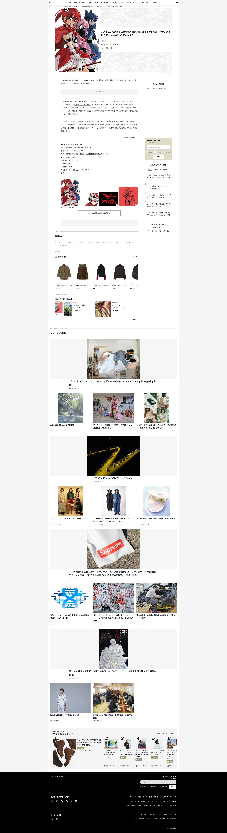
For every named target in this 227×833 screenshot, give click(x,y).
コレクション (130, 2)
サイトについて (125, 805)
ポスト (138, 2)
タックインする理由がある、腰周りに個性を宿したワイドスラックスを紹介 (159, 205)
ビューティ (82, 2)
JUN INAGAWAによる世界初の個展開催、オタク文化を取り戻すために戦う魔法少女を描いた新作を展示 (96, 6)
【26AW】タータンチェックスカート (82, 286)
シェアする (115, 48)
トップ (50, 6)
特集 (75, 2)
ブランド (143, 814)
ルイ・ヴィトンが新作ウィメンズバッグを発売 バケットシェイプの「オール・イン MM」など (173, 754)
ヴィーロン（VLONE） (82, 104)
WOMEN (158, 152)
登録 (158, 156)
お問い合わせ (173, 805)
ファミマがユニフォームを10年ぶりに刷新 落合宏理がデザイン (110, 752)
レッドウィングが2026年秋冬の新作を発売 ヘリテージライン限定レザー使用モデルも (89, 742)
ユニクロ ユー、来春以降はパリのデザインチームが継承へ (157, 752)
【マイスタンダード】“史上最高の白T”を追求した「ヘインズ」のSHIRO (158, 214)
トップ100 (114, 2)
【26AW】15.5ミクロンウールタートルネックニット (101, 286)
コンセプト (172, 814)
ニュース (69, 2)
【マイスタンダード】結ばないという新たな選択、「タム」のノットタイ (159, 196)
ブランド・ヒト (97, 2)
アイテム (151, 814)
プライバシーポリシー (162, 805)
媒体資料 (140, 805)
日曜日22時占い (154, 797)
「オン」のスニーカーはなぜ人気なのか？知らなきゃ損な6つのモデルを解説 (159, 177)
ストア (89, 2)
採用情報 (133, 805)
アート (64, 6)
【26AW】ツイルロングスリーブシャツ (120, 286)
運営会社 (146, 805)
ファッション (157, 169)
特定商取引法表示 (171, 818)
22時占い (106, 2)
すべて (149, 88)
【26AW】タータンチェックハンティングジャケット (64, 286)
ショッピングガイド (139, 818)
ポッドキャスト (146, 2)
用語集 (154, 2)
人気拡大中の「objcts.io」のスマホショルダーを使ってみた (159, 187)
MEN (150, 152)
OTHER (168, 152)
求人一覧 (69, 299)
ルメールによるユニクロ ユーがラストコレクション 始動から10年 (126, 752)
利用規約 (152, 805)
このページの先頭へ (59, 776)
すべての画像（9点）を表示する (99, 213)
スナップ (121, 2)
